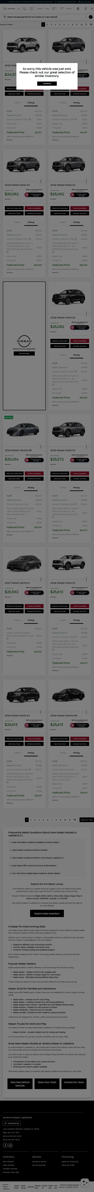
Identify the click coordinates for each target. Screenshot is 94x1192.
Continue (47, 83)
